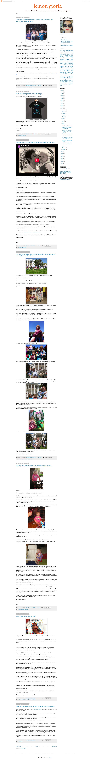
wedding (65, 82)
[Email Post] (43, 85)
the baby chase (69, 76)
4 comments (38, 245)
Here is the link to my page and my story (32, 232)
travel (63, 81)
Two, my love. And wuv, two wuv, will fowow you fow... (67, 138)
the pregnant (67, 79)
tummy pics (67, 81)
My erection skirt (64, 44)
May (63, 121)
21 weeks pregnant (38, 709)
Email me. (62, 34)
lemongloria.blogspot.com (65, 176)
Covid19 (71, 57)
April (63, 123)
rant (66, 73)
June (63, 120)
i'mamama (21, 699)
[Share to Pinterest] (51, 85)
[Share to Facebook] (50, 85)
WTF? (71, 84)
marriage (69, 72)
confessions (62, 57)
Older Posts (54, 746)
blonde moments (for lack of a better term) (66, 52)
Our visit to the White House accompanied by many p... (67, 134)
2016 (62, 105)
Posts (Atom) (23, 748)
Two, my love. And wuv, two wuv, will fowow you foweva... (34, 466)
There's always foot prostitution (67, 45)
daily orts (69, 59)
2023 (62, 93)
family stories (21, 247)
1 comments (39, 85)
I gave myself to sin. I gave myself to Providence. (66, 40)
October (64, 113)
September (64, 115)
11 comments (38, 133)
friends (20, 135)
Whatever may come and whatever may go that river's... (66, 131)
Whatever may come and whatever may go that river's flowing (35, 142)
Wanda (61, 82)
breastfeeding (62, 54)
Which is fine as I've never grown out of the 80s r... (67, 144)
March (63, 146)
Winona (66, 84)
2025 (62, 90)
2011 (62, 154)
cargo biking (71, 55)
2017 (62, 103)
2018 (62, 101)
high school (24, 135)
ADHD (61, 50)
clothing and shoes (66, 56)
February (64, 147)
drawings (66, 62)
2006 (62, 163)
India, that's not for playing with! (26, 616)
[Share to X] (48, 85)
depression (62, 62)
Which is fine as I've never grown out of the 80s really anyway (35, 706)
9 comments (38, 607)
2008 (62, 159)
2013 (62, 151)
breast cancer (70, 53)
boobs (64, 53)
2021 (62, 96)
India (20, 609)
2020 (62, 98)
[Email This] (46, 85)
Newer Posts (18, 746)
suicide (63, 76)
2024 (62, 91)
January (64, 149)
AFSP (64, 50)
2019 (62, 100)
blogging (20, 741)
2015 (62, 106)
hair (68, 66)
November (64, 111)
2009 (62, 158)
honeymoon (62, 69)
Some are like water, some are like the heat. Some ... (67, 125)
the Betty (62, 77)
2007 (62, 161)
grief (25, 247)
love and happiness (24, 609)
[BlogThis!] (47, 85)
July (63, 118)
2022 (62, 95)
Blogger (50, 757)
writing (68, 84)
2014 (62, 108)
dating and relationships (66, 60)
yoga (61, 85)
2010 (62, 156)
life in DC (62, 70)
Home (17, 13)
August (63, 116)
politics (63, 73)
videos (72, 81)
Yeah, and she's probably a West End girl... (29, 94)
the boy (34, 699)
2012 (62, 153)
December (64, 110)
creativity (62, 59)
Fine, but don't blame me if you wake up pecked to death (67, 42)
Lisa (67, 168)
